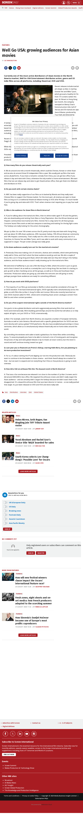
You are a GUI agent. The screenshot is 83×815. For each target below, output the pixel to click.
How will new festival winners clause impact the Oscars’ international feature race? (31, 580)
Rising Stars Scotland (23, 8)
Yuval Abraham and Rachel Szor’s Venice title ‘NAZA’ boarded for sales (34, 441)
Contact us (36, 723)
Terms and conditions (11, 796)
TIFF (5, 8)
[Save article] (77, 68)
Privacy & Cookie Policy (30, 796)
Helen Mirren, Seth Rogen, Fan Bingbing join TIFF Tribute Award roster (32, 422)
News (18, 416)
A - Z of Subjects (66, 723)
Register (41, 553)
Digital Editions (9, 726)
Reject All (47, 155)
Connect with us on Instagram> (34, 733)
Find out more (9, 754)
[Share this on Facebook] (6, 68)
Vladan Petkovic (42, 627)
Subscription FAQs (41, 798)
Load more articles (28, 471)
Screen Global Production (14, 788)
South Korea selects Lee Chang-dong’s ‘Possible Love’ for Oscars (32, 458)
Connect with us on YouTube (26, 733)
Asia (6, 392)
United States (38, 392)
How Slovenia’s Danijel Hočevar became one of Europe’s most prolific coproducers (32, 620)
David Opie (39, 463)
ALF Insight (9, 785)
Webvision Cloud (47, 804)
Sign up (7, 529)
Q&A (30, 392)
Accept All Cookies (62, 155)
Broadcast (9, 780)
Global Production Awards (67, 8)
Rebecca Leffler (41, 607)
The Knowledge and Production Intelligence (21, 790)
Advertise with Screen (11, 723)
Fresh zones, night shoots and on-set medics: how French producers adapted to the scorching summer (33, 600)
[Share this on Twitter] (10, 68)
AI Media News (10, 783)
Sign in (50, 64)
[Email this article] (19, 68)
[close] (78, 64)
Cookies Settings (21, 155)
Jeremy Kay (39, 429)
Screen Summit (50, 8)
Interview (23, 392)
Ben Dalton (40, 446)
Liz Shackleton (10, 60)
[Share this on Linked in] (14, 68)
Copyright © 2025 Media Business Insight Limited (59, 796)
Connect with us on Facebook (5, 733)
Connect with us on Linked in (20, 733)
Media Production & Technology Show (19, 768)
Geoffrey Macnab (42, 587)
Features (6, 45)
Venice (11, 8)
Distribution (14, 392)
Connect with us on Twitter (12, 733)
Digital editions (38, 8)
